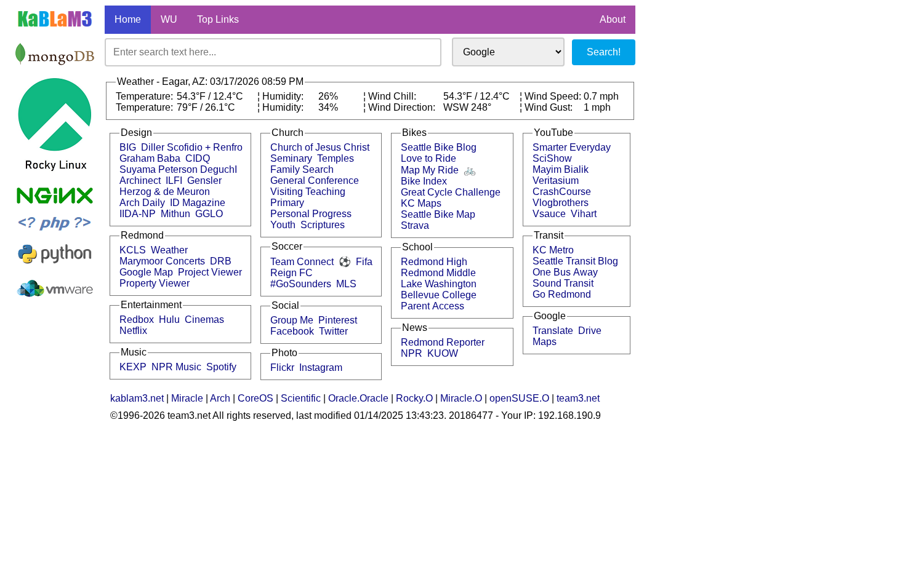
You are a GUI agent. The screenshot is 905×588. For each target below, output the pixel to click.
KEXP (133, 367)
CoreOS (255, 398)
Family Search (302, 169)
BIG (127, 147)
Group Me (291, 320)
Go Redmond (562, 294)
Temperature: (145, 96)
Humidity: (284, 96)
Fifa (364, 261)
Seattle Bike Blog (439, 147)
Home (128, 19)
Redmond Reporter (443, 342)
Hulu (169, 319)
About (612, 19)
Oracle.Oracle (358, 398)
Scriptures (322, 225)
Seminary (291, 158)
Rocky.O (414, 398)
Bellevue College (439, 295)
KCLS (132, 250)
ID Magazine (197, 202)
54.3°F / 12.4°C (210, 96)
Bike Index (424, 181)
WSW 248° (467, 107)
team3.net (578, 398)
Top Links (218, 19)
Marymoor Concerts (162, 261)
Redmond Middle (438, 273)
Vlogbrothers (561, 202)
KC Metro (553, 250)
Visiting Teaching (307, 191)
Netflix (133, 330)
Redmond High (434, 261)
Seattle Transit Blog (575, 261)
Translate (553, 330)
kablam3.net (137, 398)
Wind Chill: (393, 96)
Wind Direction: (403, 107)
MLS (346, 284)
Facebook (292, 331)
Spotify (221, 367)
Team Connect (302, 261)
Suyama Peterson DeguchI (178, 169)
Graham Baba (149, 158)
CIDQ (197, 158)
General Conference (314, 180)
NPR (411, 353)
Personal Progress (311, 214)
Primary (287, 202)
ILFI (174, 180)
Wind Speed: (554, 96)
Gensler (204, 180)
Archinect (140, 180)
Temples (335, 158)
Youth (283, 225)
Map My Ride (430, 170)
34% (328, 107)
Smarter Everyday (572, 147)
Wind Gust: (550, 107)
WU (169, 19)
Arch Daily (142, 202)
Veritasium (556, 180)
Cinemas (204, 319)
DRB (220, 261)
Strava (415, 225)
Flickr (282, 367)
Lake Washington (439, 284)
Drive (589, 330)
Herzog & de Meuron (164, 191)
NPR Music (176, 367)
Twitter (333, 331)
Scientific (301, 398)
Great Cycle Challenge (451, 192)
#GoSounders (300, 284)
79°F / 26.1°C (206, 107)
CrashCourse (562, 191)
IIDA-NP (137, 214)
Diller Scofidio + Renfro (192, 147)
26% (328, 96)
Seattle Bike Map (438, 214)
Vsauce (549, 214)
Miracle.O (461, 398)
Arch (220, 398)
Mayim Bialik (561, 169)
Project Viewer (210, 272)
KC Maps (421, 203)
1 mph (597, 107)
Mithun (175, 214)
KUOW (442, 353)
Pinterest (337, 320)
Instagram (320, 367)
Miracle (187, 398)
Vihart (584, 214)
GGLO (209, 214)
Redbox (136, 319)
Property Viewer (154, 283)
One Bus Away (565, 272)
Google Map (146, 272)
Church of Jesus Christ (319, 147)
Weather (169, 250)
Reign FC (291, 273)
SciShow (552, 158)
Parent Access (432, 306)
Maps (545, 341)
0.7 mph (601, 96)
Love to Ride (428, 158)
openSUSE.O (519, 398)
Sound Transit (563, 283)
